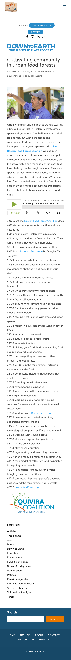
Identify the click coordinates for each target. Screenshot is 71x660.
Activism (12, 531)
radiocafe (15, 71)
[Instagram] (32, 37)
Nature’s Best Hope (31, 251)
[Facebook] (27, 37)
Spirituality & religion (19, 592)
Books (10, 544)
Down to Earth (46, 71)
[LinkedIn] (38, 37)
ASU (9, 540)
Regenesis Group (41, 413)
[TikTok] (43, 37)
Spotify (35, 32)
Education (13, 553)
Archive (24, 635)
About (39, 635)
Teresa (11, 597)
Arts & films (14, 535)
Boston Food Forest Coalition (41, 221)
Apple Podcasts (41, 25)
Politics (11, 575)
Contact (54, 635)
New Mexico (14, 570)
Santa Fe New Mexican (20, 583)
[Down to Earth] (34, 50)
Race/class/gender (17, 579)
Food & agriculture (32, 75)
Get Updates (26, 639)
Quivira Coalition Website (31, 511)
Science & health (17, 588)
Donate (44, 639)
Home (11, 635)
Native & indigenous (19, 566)
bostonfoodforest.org (27, 487)
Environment (14, 75)
